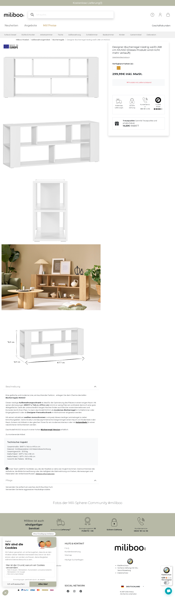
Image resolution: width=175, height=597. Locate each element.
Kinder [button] (122, 35)
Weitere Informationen (45, 474)
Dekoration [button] (151, 35)
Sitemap (68, 555)
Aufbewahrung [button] (74, 35)
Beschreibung (13, 386)
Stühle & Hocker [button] (28, 35)
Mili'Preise (49, 25)
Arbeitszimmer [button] (46, 35)
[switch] (166, 582)
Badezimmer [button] (108, 35)
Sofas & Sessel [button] (10, 35)
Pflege (9, 480)
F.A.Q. (67, 548)
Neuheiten (11, 25)
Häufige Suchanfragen (74, 560)
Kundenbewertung (73, 552)
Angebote (30, 25)
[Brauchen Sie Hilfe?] (168, 591)
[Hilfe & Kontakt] (152, 15)
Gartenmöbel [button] (135, 35)
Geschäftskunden (161, 25)
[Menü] (170, 567)
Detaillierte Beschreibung (121, 57)
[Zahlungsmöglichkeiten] (39, 590)
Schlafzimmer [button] (92, 35)
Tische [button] (60, 35)
